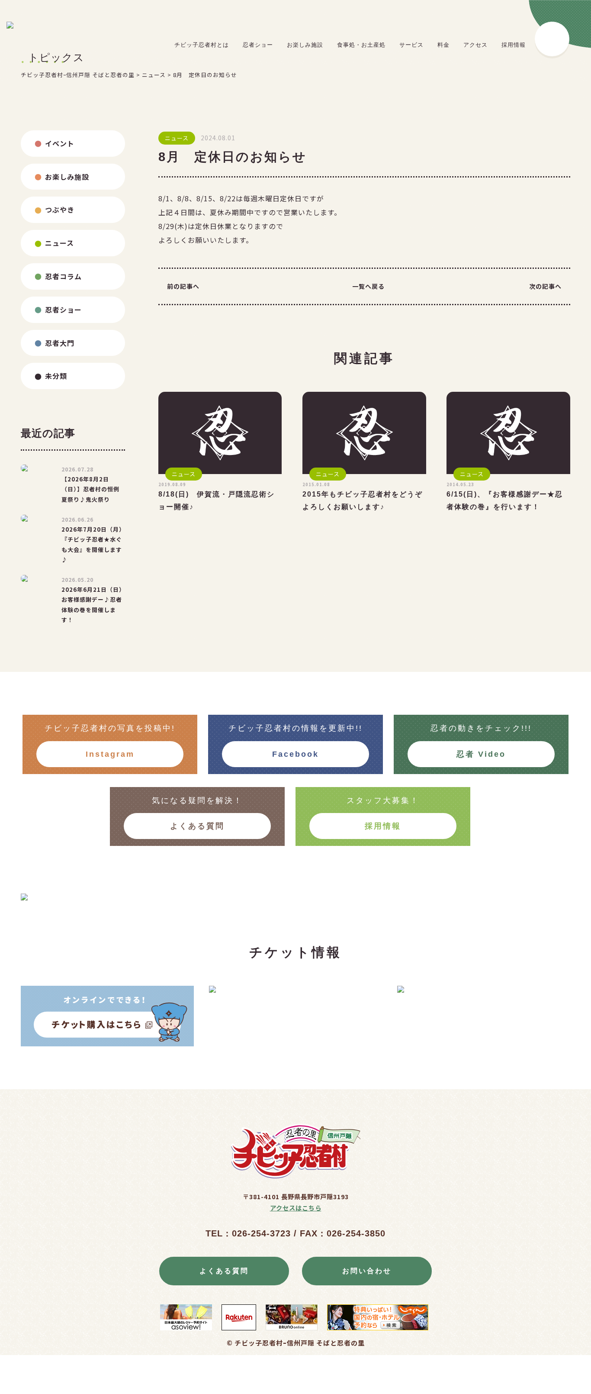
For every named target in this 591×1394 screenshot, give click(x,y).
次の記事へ (545, 286)
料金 (443, 45)
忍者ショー (258, 45)
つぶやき (59, 209)
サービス (411, 45)
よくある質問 (197, 826)
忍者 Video (481, 754)
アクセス (475, 45)
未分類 (56, 376)
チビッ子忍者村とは (201, 45)
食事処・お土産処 (361, 45)
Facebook (295, 754)
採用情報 (513, 45)
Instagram (110, 754)
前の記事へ (183, 286)
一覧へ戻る (368, 286)
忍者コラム (63, 276)
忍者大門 (59, 343)
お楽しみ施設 (305, 45)
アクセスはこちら (295, 1207)
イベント (59, 143)
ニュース (59, 243)
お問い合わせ (367, 1271)
